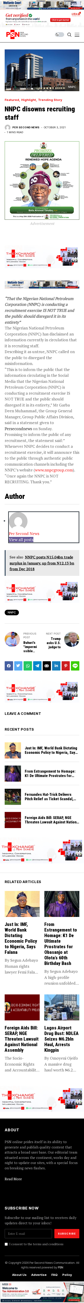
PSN (60, 1267)
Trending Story (50, 100)
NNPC (12, 612)
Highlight (28, 100)
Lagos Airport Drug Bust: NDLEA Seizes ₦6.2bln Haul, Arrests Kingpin (61, 1039)
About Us (19, 1275)
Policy (67, 1275)
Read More (13, 1179)
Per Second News (26, 127)
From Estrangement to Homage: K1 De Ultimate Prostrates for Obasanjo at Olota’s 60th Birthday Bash (51, 778)
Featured (12, 100)
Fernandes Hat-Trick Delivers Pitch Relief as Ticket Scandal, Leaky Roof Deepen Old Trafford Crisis (51, 801)
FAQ (54, 1275)
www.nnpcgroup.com (54, 470)
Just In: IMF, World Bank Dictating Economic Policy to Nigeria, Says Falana (51, 752)
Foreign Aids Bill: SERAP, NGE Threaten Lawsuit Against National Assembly (52, 822)
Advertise (39, 1275)
